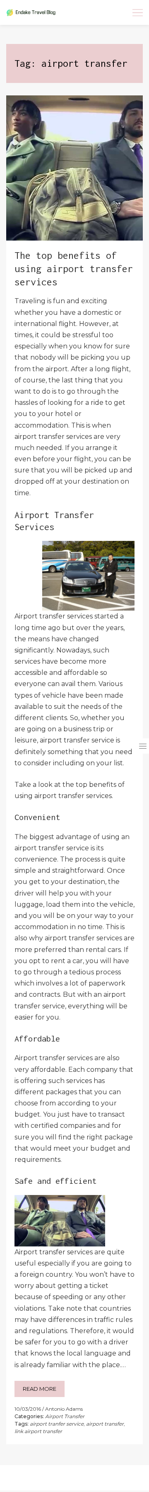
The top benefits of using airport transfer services (73, 268)
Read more (39, 1388)
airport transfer (105, 1424)
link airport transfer (38, 1431)
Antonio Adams (64, 1409)
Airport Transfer (64, 1416)
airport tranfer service (57, 1424)
